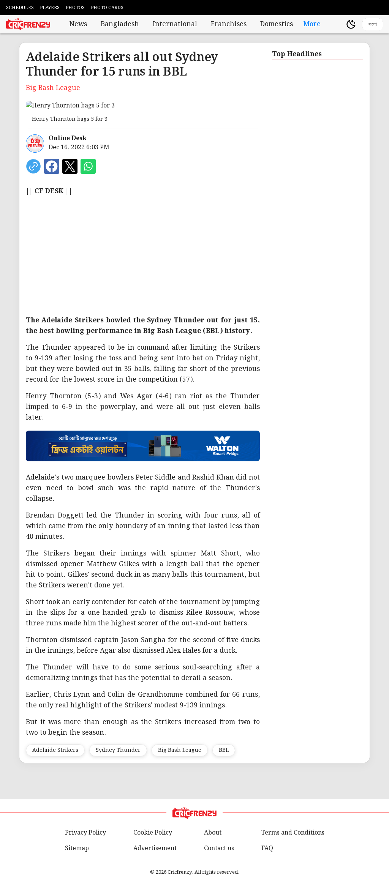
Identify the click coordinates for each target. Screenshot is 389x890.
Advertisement (155, 848)
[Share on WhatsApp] (88, 166)
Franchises (229, 24)
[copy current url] (33, 166)
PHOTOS (75, 7)
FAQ (267, 848)
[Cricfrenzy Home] (28, 24)
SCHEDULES (20, 7)
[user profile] (338, 24)
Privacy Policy (85, 833)
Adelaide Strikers (55, 750)
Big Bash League (179, 750)
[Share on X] (69, 166)
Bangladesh (120, 24)
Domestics (276, 24)
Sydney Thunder (118, 750)
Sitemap (77, 848)
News (78, 24)
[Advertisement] (194, 256)
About (212, 833)
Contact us (219, 848)
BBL (224, 750)
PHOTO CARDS (107, 7)
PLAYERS (50, 7)
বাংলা (372, 24)
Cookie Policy (152, 833)
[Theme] (351, 24)
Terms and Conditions (292, 833)
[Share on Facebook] (51, 166)
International (175, 24)
